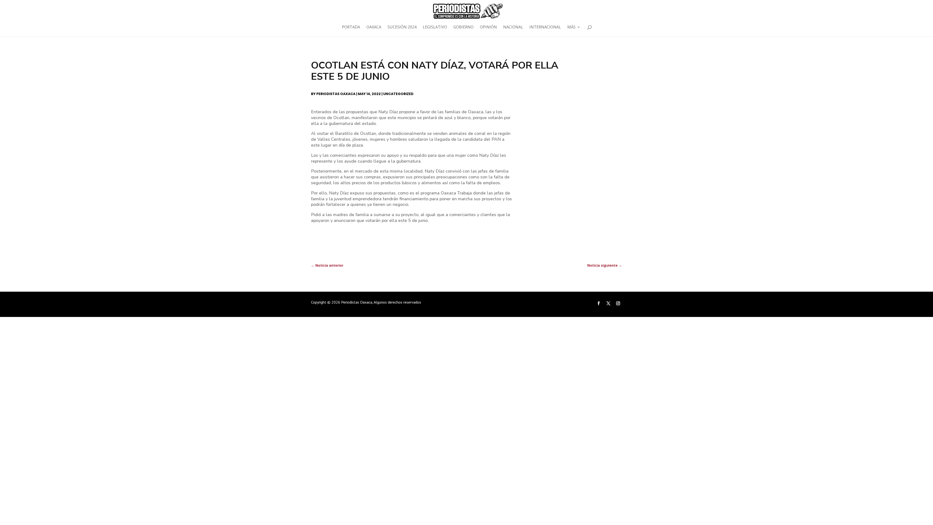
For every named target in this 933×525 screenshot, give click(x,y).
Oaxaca (373, 27)
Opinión (488, 27)
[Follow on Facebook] (599, 303)
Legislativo (435, 27)
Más (571, 27)
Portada (351, 27)
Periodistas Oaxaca (335, 93)
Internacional (545, 27)
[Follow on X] (608, 303)
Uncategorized (398, 93)
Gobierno (463, 27)
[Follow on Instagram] (618, 303)
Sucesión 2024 (402, 27)
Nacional (513, 27)
